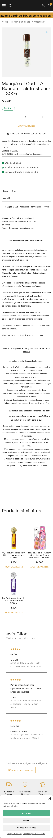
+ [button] (43, 117)
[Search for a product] (10, 5)
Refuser (26, 820)
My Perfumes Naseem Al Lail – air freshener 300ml (13, 555)
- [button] (10, 117)
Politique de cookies (14, 834)
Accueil (5, 21)
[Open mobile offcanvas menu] (4, 5)
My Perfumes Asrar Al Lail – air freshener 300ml (13, 600)
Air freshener (38, 21)
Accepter (26, 813)
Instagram (42, 462)
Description (9, 191)
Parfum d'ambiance (20, 21)
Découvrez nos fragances (20, 770)
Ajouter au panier (26, 126)
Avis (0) (7, 198)
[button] (49, 798)
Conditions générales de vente (34, 834)
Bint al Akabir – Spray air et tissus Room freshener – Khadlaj (39, 555)
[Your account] (43, 5)
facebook (44, 465)
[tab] (26, 191)
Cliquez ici (13, 411)
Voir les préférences (26, 827)
